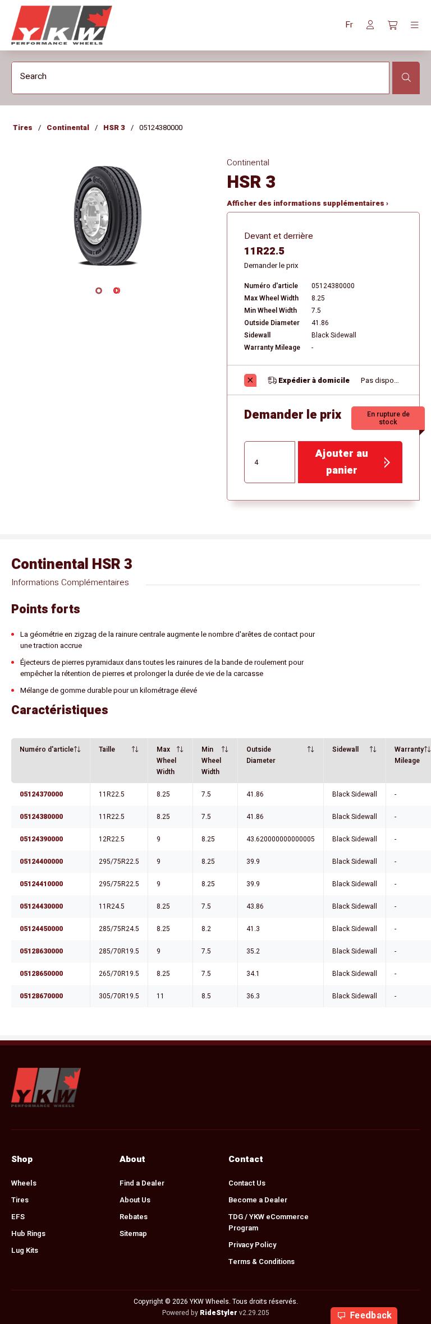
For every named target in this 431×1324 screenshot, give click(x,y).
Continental (68, 127)
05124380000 (41, 817)
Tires (23, 127)
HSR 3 (114, 127)
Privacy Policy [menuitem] (252, 1244)
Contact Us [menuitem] (246, 1183)
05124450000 (41, 929)
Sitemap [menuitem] (133, 1233)
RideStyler (218, 1313)
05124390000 (41, 839)
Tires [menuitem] (20, 1200)
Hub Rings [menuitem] (28, 1233)
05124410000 (41, 884)
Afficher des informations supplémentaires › (307, 203)
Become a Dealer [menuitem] (257, 1200)
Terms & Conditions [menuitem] (261, 1261)
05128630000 (41, 951)
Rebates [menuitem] (134, 1216)
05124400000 (41, 862)
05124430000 (41, 906)
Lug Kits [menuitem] (24, 1250)
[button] (349, 25)
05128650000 (41, 974)
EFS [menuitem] (18, 1216)
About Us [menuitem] (135, 1200)
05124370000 (41, 794)
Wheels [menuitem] (23, 1183)
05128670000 (41, 996)
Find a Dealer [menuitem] (142, 1183)
